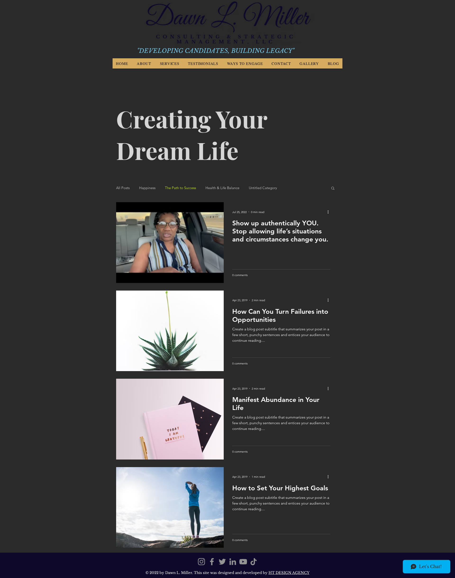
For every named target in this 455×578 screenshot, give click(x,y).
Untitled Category (263, 188)
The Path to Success (180, 188)
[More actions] (329, 212)
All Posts (123, 188)
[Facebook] (212, 561)
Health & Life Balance (222, 188)
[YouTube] (243, 561)
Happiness (147, 188)
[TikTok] (253, 561)
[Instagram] (201, 561)
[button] (333, 188)
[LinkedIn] (232, 561)
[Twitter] (222, 561)
